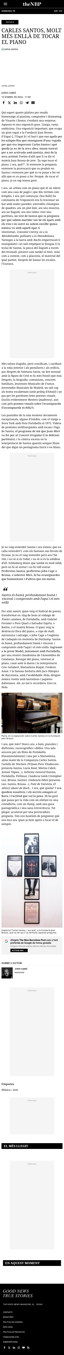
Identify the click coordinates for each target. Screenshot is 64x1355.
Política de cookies (12, 1322)
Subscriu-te (8, 11)
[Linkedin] (15, 103)
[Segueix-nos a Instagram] (18, 1347)
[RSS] (28, 1347)
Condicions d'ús (11, 1337)
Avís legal (8, 1327)
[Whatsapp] (21, 103)
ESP (61, 11)
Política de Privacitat (14, 1332)
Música (10, 22)
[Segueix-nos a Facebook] (4, 1347)
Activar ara (18, 950)
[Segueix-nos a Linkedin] (14, 1347)
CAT (56, 11)
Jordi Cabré (8, 92)
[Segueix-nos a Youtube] (23, 1347)
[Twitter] (9, 103)
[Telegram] (27, 103)
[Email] (33, 103)
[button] (5, 4)
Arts (15, 1090)
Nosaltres (8, 1317)
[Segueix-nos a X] (9, 1347)
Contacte (8, 1312)
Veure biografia (19, 972)
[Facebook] (3, 103)
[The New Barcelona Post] (18, 1294)
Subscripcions (10, 1342)
